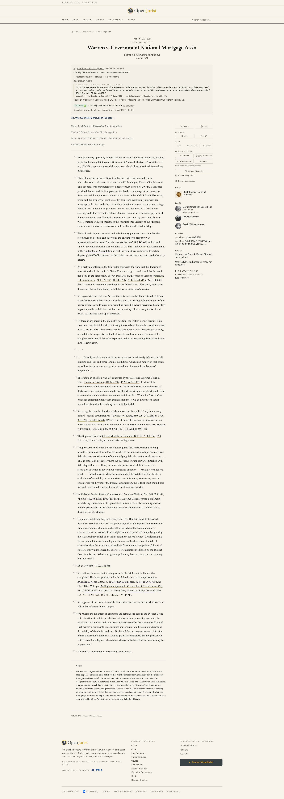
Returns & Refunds (122, 791)
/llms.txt (184, 750)
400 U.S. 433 (104, 280)
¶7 (75, 349)
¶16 (75, 572)
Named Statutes (139, 768)
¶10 (75, 411)
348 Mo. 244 (112, 382)
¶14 (75, 519)
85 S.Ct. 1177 (116, 428)
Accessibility (90, 791)
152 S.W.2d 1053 (130, 382)
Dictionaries (115, 20)
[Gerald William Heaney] (178, 226)
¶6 (75, 320)
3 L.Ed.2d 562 (111, 440)
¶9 (75, 377)
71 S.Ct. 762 (84, 498)
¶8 (75, 357)
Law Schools (137, 765)
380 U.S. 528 (100, 428)
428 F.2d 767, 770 (145, 581)
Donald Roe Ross (191, 217)
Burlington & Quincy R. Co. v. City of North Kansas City (131, 586)
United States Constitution (98, 250)
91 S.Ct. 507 (119, 280)
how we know (128, 106)
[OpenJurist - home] (142, 11)
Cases (65, 20)
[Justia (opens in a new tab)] (97, 770)
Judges (100, 20)
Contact (106, 791)
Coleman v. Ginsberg (123, 581)
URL (179, 146)
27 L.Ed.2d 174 (114, 595)
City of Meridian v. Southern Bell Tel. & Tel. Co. (128, 436)
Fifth (130, 246)
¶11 (75, 435)
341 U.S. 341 (156, 494)
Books (131, 20)
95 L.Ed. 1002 (100, 498)
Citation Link (192, 146)
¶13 (75, 494)
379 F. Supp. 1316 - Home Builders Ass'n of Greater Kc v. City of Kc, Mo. (137, 96)
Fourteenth (144, 246)
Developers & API (188, 745)
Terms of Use (156, 791)
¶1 (75, 157)
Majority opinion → (191, 212)
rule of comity (85, 549)
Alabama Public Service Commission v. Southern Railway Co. (156, 100)
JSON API (184, 754)
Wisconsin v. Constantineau (96, 100)
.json (86, 716)
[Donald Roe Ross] (178, 218)
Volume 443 (88, 32)
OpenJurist (75, 32)
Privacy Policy (173, 791)
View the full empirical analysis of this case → (93, 118)
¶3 (75, 233)
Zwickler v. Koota (118, 100)
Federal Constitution (121, 482)
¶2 (75, 177)
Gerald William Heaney (193, 224)
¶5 (75, 295)
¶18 (75, 613)
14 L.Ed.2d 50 (133, 428)
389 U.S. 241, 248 (143, 415)
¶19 (75, 651)
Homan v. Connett (94, 382)
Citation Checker (139, 780)
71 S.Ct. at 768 (102, 565)
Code (76, 20)
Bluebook (207, 146)
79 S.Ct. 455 (95, 440)
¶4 (75, 266)
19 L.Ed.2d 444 (96, 420)
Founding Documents (141, 772)
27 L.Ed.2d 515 (136, 280)
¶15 (75, 565)
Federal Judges (138, 757)
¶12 (75, 447)
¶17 (75, 602)
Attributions (141, 791)
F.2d (98, 32)
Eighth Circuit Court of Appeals (142, 54)
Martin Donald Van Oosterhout (197, 207)
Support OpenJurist (201, 762)
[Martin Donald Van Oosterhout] (178, 209)
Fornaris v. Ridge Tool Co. (141, 590)
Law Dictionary (138, 753)
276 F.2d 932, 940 (93, 590)
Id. (79, 565)
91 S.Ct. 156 (98, 595)
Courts (87, 20)
